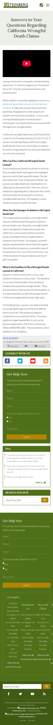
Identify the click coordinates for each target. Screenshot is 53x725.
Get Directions (11, 667)
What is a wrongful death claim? (19, 477)
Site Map (23, 720)
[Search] (44, 500)
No (9, 421)
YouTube (41, 346)
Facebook (13, 346)
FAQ (7, 448)
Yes (10, 417)
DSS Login (32, 720)
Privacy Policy (30, 705)
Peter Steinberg (10, 337)
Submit (26, 437)
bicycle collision (32, 104)
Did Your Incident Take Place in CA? (24, 413)
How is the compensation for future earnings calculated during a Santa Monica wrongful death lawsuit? (26, 469)
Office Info (12, 663)
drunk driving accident (13, 104)
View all (39, 483)
